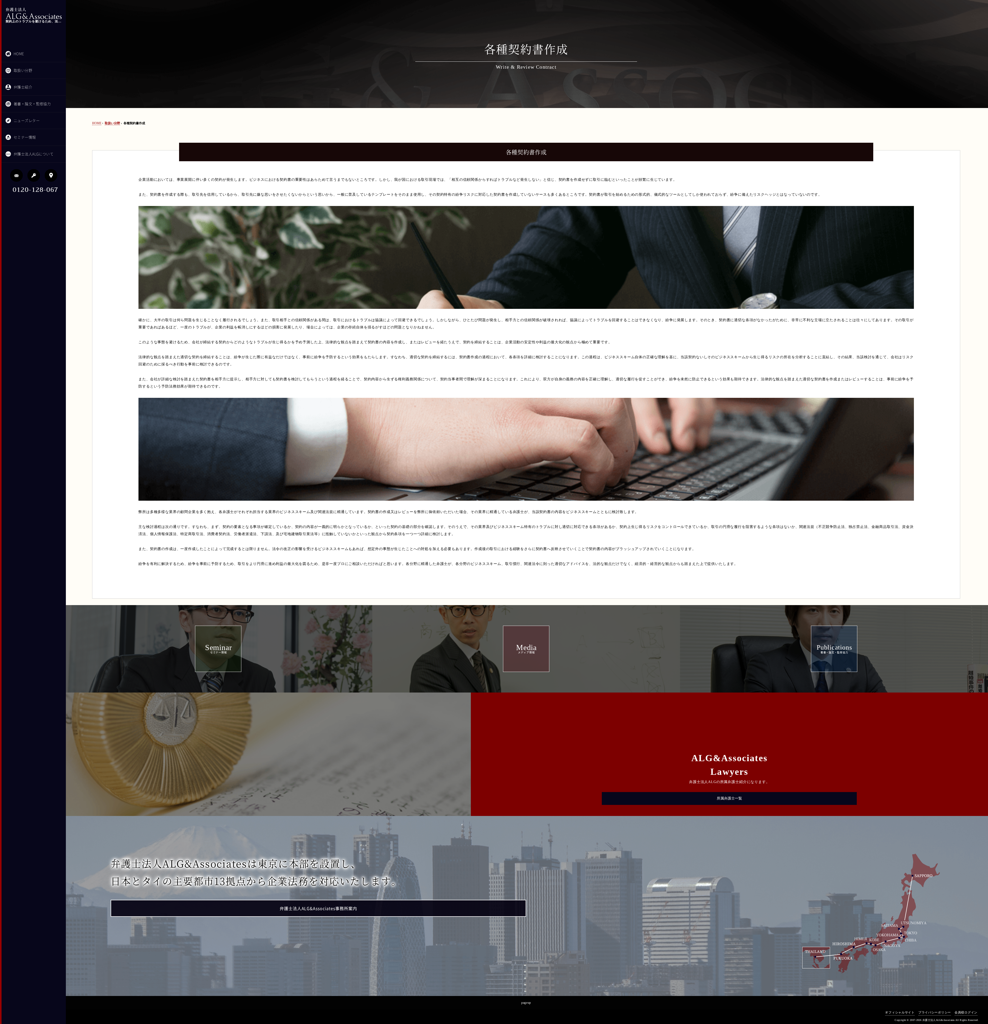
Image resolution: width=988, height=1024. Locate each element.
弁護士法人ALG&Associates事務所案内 (318, 908)
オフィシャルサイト (899, 1012)
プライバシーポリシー (934, 1012)
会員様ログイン (966, 1012)
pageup (526, 1002)
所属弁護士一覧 (729, 798)
